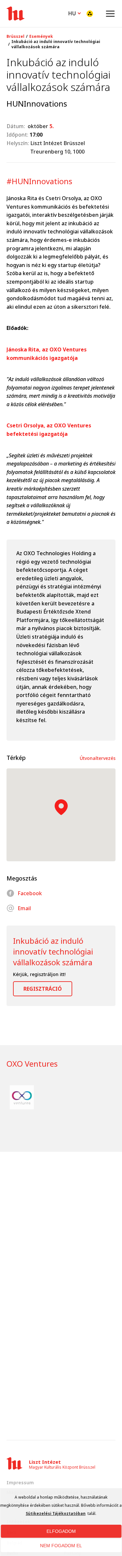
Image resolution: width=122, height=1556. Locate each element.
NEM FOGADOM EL (61, 1545)
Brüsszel (15, 36)
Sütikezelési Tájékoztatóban (56, 1513)
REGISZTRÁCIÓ (42, 988)
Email (24, 908)
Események (41, 36)
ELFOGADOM (61, 1531)
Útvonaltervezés (97, 758)
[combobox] (74, 13)
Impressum (20, 1482)
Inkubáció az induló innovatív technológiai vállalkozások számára (55, 44)
